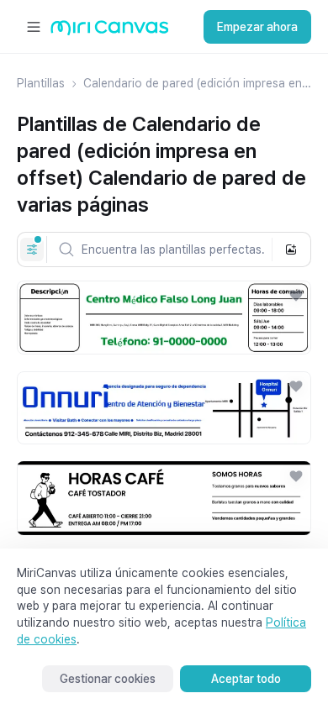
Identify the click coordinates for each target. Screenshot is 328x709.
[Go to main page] (109, 31)
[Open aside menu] (33, 27)
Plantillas (41, 83)
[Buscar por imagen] (291, 249)
